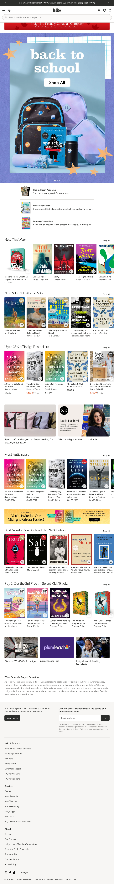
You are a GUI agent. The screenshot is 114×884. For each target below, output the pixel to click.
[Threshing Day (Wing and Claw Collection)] (34, 366)
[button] (4, 10)
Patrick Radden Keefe (80, 336)
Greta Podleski (96, 389)
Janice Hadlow (33, 336)
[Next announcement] (109, 3)
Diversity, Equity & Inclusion (17, 849)
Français (24, 872)
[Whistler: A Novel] (14, 312)
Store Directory (11, 806)
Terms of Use (70, 879)
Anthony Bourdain (57, 572)
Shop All (106, 240)
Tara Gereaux (54, 336)
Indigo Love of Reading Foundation (20, 844)
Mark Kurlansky (34, 570)
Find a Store (10, 763)
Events (7, 791)
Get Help (8, 758)
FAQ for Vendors (12, 778)
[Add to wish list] (28, 271)
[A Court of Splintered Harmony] (14, 366)
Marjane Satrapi (11, 572)
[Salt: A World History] (37, 549)
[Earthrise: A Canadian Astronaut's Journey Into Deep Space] (77, 474)
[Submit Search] (6, 17)
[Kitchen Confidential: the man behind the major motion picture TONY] (59, 549)
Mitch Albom (76, 572)
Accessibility (10, 864)
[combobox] (58, 17)
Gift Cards (9, 816)
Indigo (13, 879)
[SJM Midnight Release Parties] (57, 516)
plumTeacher (10, 801)
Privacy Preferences (55, 879)
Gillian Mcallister (83, 279)
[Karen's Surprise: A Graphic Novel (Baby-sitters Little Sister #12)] (14, 603)
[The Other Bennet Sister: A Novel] (36, 312)
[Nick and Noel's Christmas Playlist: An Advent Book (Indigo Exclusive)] (17, 259)
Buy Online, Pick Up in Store (17, 821)
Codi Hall (8, 282)
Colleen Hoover (60, 279)
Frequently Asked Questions (17, 748)
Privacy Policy (39, 879)
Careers (8, 834)
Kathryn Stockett (100, 333)
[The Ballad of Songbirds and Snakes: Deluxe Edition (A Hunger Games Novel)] (82, 603)
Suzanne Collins (56, 626)
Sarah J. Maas (10, 389)
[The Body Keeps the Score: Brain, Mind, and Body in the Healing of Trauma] (104, 549)
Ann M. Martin (10, 626)
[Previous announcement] (5, 3)
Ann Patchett (10, 333)
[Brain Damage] (42, 259)
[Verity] (64, 259)
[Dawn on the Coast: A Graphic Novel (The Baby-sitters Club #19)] (37, 603)
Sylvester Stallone (97, 497)
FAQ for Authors (12, 773)
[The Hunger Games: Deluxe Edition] (104, 603)
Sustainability (10, 854)
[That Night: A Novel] (86, 259)
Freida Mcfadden (40, 279)
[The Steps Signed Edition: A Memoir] (99, 474)
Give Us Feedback (12, 768)
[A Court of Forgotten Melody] (55, 366)
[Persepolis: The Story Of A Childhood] (14, 549)
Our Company (11, 839)
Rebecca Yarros (33, 389)
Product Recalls (11, 859)
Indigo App (9, 811)
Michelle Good (104, 279)
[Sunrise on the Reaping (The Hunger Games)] (60, 603)
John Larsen (72, 497)
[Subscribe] (105, 718)
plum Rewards (11, 796)
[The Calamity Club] (103, 312)
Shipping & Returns (13, 753)
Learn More (12, 718)
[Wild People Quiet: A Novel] (58, 312)
